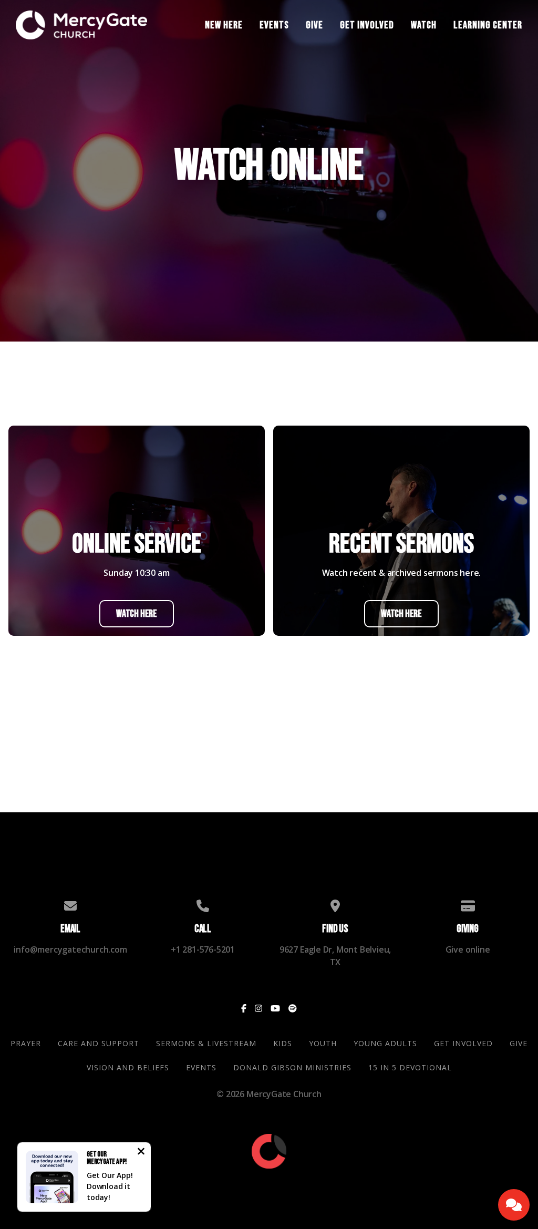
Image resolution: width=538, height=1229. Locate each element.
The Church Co (268, 1181)
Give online (468, 949)
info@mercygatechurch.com (70, 949)
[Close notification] (141, 1152)
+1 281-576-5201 (203, 949)
